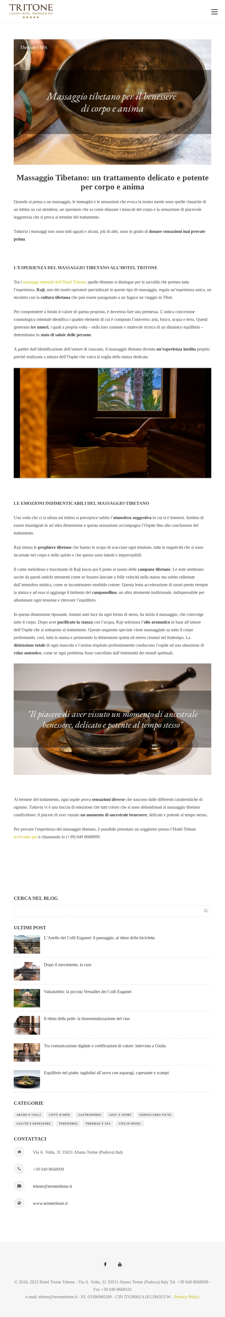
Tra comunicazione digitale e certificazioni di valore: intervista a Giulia (105, 1045)
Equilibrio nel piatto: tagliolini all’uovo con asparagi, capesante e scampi (106, 1072)
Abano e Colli (28, 1114)
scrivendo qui (25, 836)
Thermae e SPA (33, 47)
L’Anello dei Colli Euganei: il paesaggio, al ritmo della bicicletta (99, 937)
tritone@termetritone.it (52, 1186)
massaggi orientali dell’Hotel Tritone (54, 282)
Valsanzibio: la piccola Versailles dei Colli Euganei (87, 991)
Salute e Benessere (33, 1123)
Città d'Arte (59, 1114)
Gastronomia (89, 1114)
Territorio (68, 1123)
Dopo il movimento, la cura (67, 964)
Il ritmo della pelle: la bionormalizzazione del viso (87, 1018)
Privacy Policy (186, 1296)
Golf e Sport (120, 1114)
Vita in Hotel (130, 1123)
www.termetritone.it (50, 1203)
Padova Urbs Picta (155, 1114)
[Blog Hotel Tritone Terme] (103, 11)
